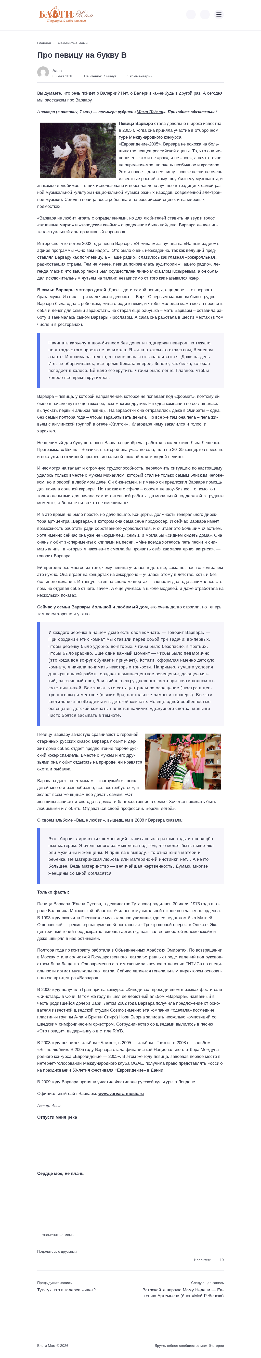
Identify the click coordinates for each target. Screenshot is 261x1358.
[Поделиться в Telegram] (49, 1260)
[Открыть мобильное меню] (219, 14)
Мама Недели (150, 112)
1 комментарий (139, 76)
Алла (57, 70)
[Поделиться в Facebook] (40, 1260)
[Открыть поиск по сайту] (205, 14)
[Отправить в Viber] (58, 1260)
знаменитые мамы (58, 1235)
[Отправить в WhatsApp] (67, 1260)
